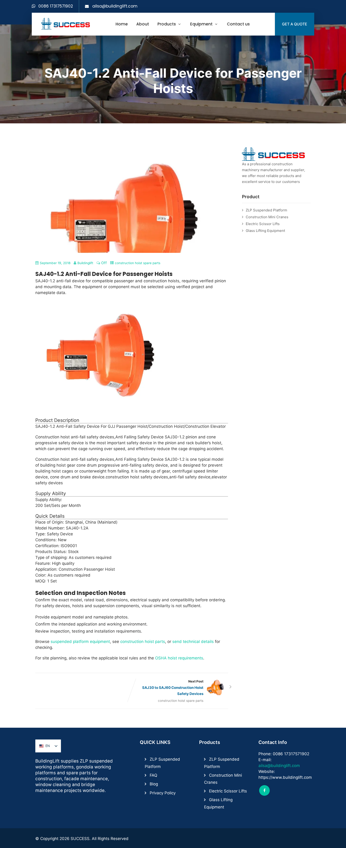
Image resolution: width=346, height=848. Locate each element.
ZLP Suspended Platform (266, 210)
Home (122, 24)
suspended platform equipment (80, 641)
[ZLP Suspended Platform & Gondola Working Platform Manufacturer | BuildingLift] (65, 23)
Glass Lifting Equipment (265, 230)
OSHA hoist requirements (179, 658)
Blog (154, 784)
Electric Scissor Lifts (263, 224)
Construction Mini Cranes (267, 217)
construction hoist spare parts (137, 263)
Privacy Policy (163, 793)
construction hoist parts (142, 641)
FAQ (153, 775)
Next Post (172, 687)
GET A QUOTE (294, 24)
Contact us (238, 24)
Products (166, 24)
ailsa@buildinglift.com (114, 6)
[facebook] (264, 790)
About (142, 24)
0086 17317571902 (55, 6)
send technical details (193, 641)
